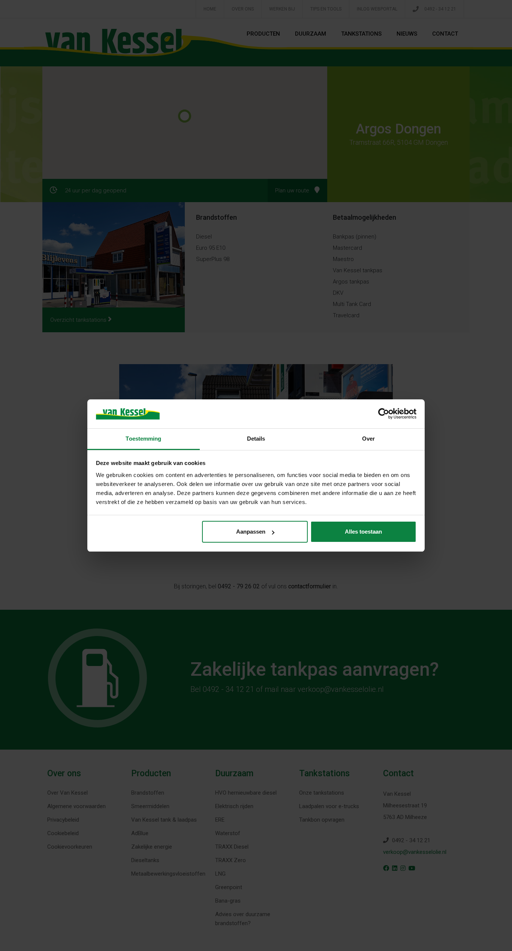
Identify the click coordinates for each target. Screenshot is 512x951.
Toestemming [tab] (143, 438)
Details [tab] (256, 438)
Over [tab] (368, 438)
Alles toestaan (363, 531)
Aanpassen (250, 531)
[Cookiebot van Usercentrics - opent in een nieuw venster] (383, 413)
